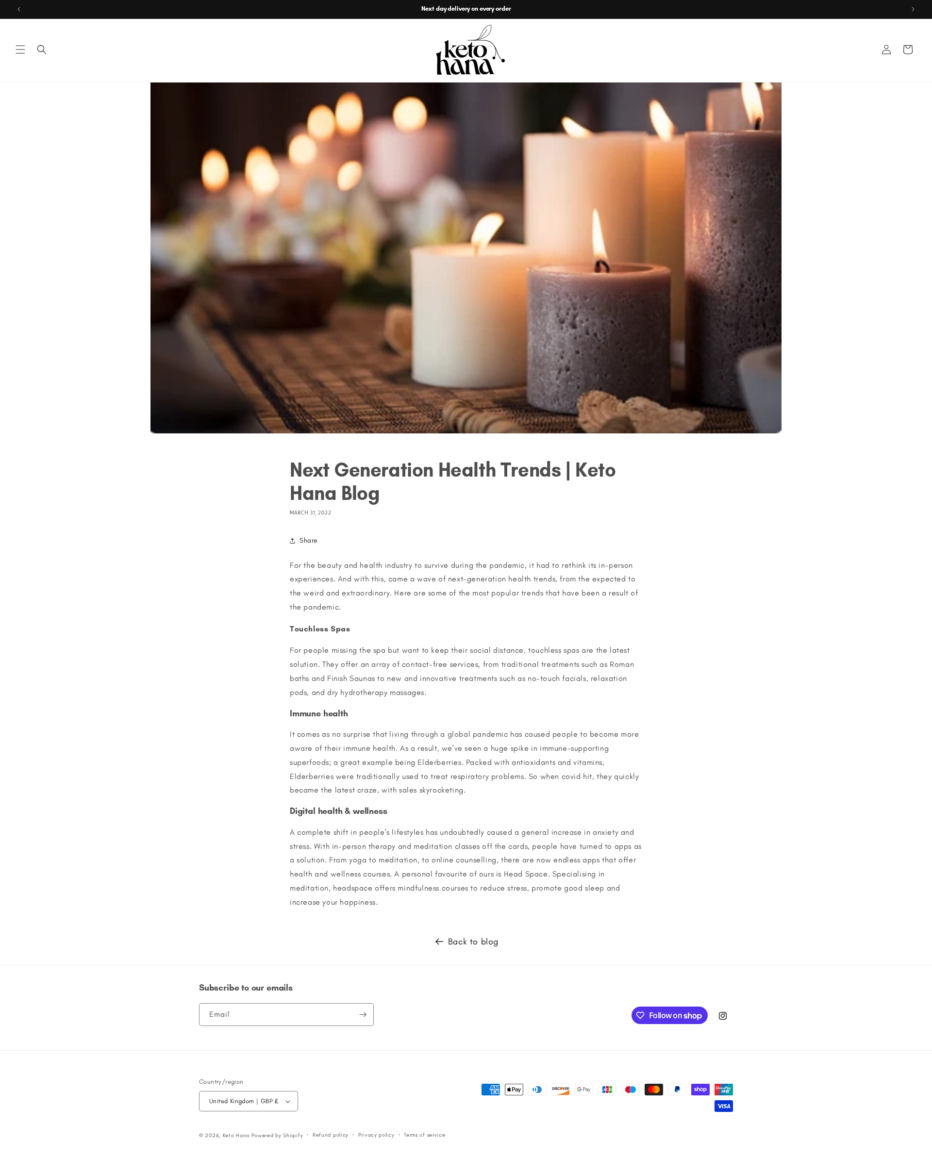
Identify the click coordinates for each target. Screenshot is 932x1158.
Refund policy (331, 1135)
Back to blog (473, 941)
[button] (20, 49)
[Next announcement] (913, 9)
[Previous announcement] (19, 9)
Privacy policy (376, 1135)
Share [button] (309, 540)
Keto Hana (236, 1135)
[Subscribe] (362, 1014)
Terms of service (424, 1135)
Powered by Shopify (277, 1135)
